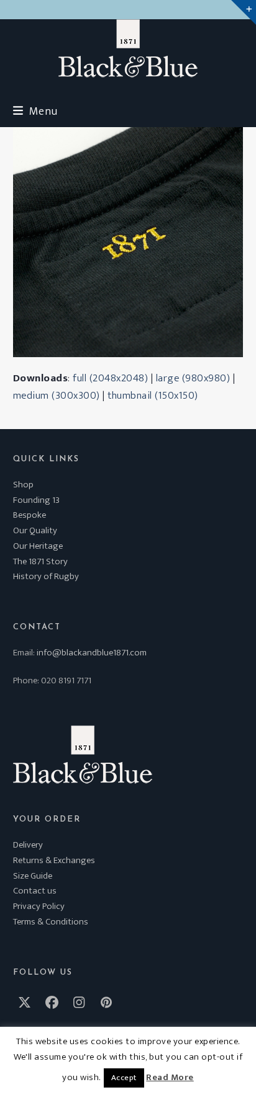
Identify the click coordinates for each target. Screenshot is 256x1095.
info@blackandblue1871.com (92, 652)
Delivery (28, 845)
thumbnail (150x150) (152, 395)
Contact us (35, 890)
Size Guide (32, 876)
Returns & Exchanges (54, 860)
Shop (23, 484)
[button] (35, 111)
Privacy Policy (39, 906)
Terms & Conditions (50, 921)
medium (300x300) (56, 395)
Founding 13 (36, 500)
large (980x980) (193, 378)
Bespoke (29, 515)
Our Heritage (38, 546)
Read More (170, 1077)
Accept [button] (124, 1077)
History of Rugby (46, 576)
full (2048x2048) (110, 378)
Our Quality (35, 530)
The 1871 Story (40, 561)
